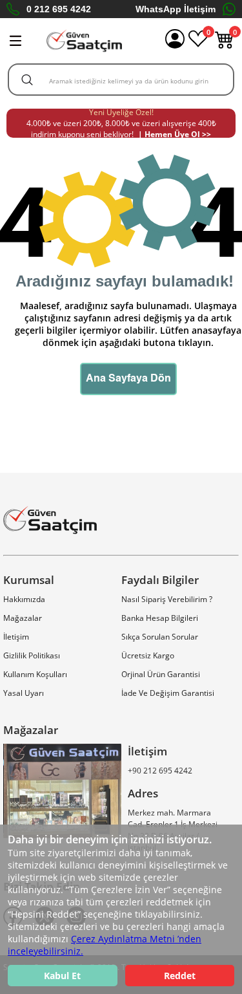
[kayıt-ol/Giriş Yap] (175, 40)
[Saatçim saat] (83, 41)
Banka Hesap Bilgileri (159, 617)
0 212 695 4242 (58, 9)
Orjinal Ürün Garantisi (160, 674)
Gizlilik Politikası (31, 655)
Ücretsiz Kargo (147, 655)
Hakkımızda (24, 599)
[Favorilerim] (198, 45)
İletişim (16, 636)
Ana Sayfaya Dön (128, 379)
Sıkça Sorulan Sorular (159, 636)
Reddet (180, 975)
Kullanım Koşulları (35, 674)
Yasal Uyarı (23, 692)
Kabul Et (62, 975)
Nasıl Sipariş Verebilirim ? (166, 599)
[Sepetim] (224, 45)
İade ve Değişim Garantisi (167, 692)
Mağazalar (22, 617)
